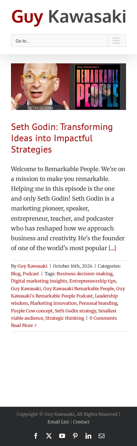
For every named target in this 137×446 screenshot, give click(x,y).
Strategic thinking (64, 318)
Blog (15, 273)
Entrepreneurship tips (92, 281)
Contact (81, 422)
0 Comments (103, 318)
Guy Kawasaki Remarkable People (78, 288)
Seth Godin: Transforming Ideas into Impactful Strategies (62, 138)
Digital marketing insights (39, 281)
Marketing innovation (53, 303)
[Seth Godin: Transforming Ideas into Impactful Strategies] (68, 86)
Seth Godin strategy (75, 310)
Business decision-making (85, 273)
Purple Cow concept (32, 310)
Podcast (31, 273)
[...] (112, 248)
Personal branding (98, 303)
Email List (58, 422)
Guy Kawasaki (32, 266)
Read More (22, 325)
